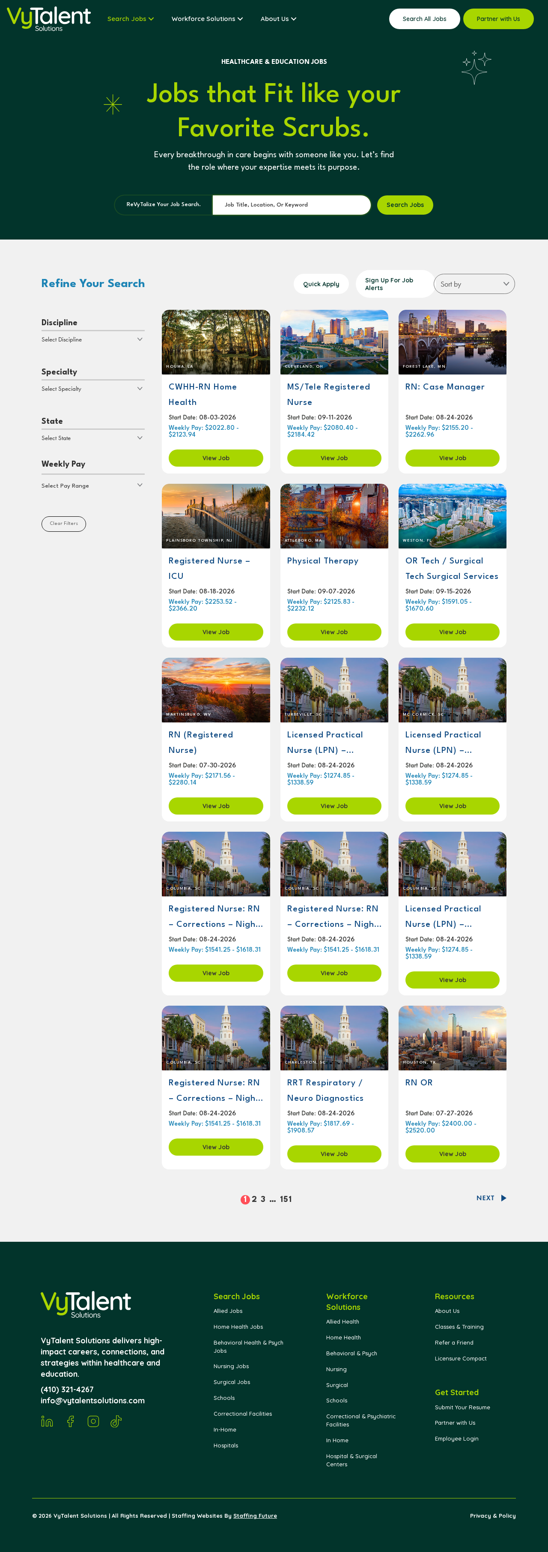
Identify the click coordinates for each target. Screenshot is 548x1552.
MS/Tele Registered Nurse (328, 395)
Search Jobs (405, 205)
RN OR (419, 1083)
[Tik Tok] (116, 1421)
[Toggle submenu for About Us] (293, 19)
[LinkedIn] (47, 1421)
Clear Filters (64, 523)
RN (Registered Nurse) (201, 743)
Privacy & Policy (493, 1515)
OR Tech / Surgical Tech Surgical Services (452, 569)
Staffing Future (255, 1515)
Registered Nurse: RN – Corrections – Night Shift (214, 1091)
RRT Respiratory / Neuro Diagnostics (325, 1091)
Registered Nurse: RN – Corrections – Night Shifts (214, 917)
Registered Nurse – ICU (209, 569)
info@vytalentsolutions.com (93, 1400)
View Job (216, 458)
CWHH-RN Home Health (203, 395)
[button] (93, 485)
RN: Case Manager (445, 387)
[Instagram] (93, 1421)
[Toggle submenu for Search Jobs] (151, 19)
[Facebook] (70, 1421)
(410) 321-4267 (67, 1389)
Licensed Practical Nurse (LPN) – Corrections (325, 743)
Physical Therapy (323, 561)
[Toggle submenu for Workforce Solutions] (240, 19)
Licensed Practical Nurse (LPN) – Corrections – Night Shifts (446, 743)
